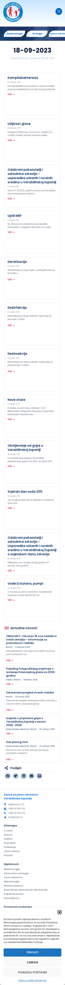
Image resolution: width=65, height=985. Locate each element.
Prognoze (35, 58)
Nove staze (16, 399)
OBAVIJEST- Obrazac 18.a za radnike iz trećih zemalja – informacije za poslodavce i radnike (31, 639)
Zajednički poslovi (13, 894)
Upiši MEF (15, 215)
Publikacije (10, 847)
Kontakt (8, 855)
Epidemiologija (12, 869)
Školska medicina (13, 885)
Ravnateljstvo (11, 898)
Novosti (9, 647)
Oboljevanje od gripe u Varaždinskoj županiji (25, 447)
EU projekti (9, 843)
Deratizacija (17, 262)
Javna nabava (12, 851)
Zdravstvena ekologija (16, 873)
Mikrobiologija (11, 881)
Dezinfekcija (17, 307)
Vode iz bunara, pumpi (25, 583)
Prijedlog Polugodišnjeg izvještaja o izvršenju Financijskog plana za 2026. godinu (30, 672)
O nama (8, 830)
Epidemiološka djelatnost (17, 729)
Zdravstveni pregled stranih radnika (30, 692)
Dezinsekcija (17, 353)
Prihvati (32, 952)
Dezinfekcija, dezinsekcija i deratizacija (25, 889)
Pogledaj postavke (32, 972)
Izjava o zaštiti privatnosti (32, 980)
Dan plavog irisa (17, 742)
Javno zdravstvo (13, 877)
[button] (59, 912)
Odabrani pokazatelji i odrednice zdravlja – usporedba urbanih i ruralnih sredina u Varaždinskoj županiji (32, 175)
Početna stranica (20, 58)
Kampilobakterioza (23, 78)
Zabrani (32, 962)
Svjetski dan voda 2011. (25, 491)
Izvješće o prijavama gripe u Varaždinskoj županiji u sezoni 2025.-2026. (26, 721)
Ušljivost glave (19, 124)
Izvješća (9, 680)
